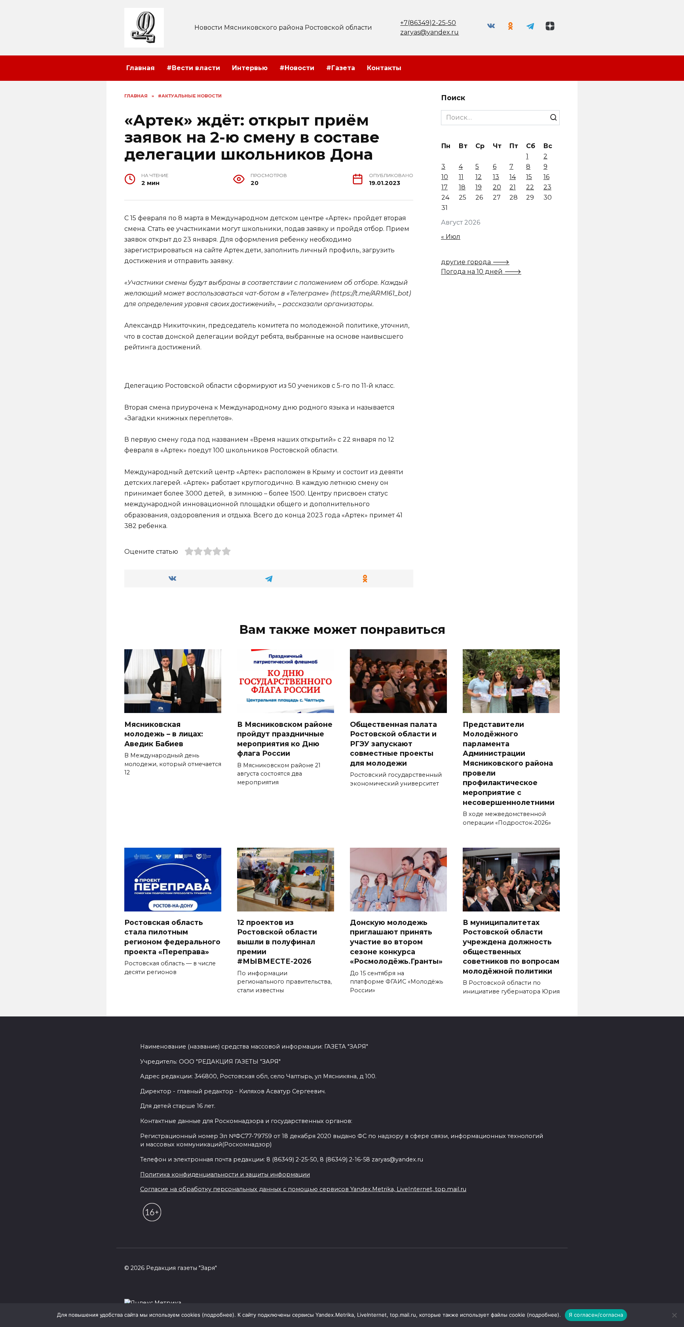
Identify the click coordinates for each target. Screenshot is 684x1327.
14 (512, 177)
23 (547, 187)
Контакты (384, 68)
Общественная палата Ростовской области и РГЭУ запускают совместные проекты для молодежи (393, 743)
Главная (140, 68)
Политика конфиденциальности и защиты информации (225, 1174)
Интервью (250, 68)
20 (497, 187)
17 (444, 187)
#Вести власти (193, 68)
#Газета (340, 68)
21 (512, 187)
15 (529, 177)
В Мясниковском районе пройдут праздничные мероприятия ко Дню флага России (284, 738)
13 (496, 177)
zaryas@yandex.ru (429, 32)
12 (478, 177)
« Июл (450, 236)
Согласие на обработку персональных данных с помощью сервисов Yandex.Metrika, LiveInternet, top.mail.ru (303, 1189)
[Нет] (674, 1315)
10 (444, 177)
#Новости (296, 68)
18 (462, 187)
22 (530, 187)
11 (461, 177)
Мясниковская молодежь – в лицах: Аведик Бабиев (163, 733)
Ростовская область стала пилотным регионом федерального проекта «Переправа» (172, 937)
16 (546, 177)
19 (478, 187)
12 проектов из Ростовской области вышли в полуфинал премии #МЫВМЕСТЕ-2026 (277, 942)
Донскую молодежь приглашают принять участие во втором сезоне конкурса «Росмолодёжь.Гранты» (396, 942)
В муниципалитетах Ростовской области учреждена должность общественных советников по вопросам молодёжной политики (511, 946)
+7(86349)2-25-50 (428, 23)
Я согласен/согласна (596, 1315)
